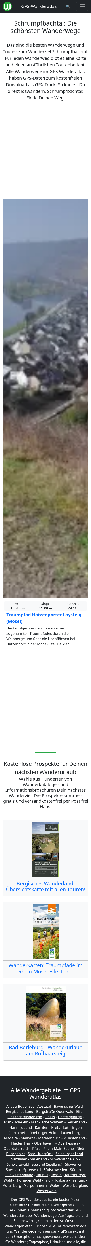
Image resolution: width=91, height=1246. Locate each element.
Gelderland (75, 1122)
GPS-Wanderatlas (39, 6)
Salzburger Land (69, 1153)
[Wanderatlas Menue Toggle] (82, 6)
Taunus (42, 1175)
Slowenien (73, 1164)
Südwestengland (19, 1175)
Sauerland (38, 1159)
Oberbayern (44, 1143)
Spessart (13, 1169)
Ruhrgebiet (15, 1153)
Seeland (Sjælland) (47, 1164)
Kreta (55, 1127)
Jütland (26, 1127)
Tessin (56, 1175)
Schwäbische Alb (64, 1159)
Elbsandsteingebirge (25, 1116)
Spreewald (32, 1169)
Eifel (79, 1111)
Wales (55, 1185)
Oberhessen (67, 1143)
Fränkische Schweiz (47, 1122)
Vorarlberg (12, 1185)
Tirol (47, 1180)
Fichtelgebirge (70, 1116)
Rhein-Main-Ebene (58, 1148)
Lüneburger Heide (43, 1132)
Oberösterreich (16, 1148)
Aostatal (44, 1106)
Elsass (50, 1116)
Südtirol (76, 1169)
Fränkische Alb (16, 1122)
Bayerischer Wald (68, 1106)
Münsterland (74, 1138)
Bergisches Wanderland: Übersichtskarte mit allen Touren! (45, 886)
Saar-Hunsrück (40, 1153)
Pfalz (36, 1148)
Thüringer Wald (28, 1180)
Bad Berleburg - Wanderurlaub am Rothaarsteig (45, 1050)
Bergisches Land (19, 1111)
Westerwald (47, 1190)
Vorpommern (35, 1185)
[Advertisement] (45, 150)
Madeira (11, 1138)
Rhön (81, 1148)
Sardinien (19, 1159)
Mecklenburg (49, 1138)
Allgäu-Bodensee (20, 1106)
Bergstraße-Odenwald (54, 1111)
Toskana (61, 1180)
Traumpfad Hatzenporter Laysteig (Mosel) (44, 618)
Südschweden (55, 1169)
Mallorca (28, 1138)
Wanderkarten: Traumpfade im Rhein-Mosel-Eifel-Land (46, 968)
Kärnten (41, 1127)
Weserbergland (75, 1185)
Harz (13, 1127)
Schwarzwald (18, 1164)
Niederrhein (21, 1143)
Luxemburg (70, 1132)
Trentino (78, 1180)
